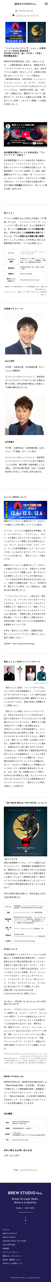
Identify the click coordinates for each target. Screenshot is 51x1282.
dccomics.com (24, 990)
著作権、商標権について (11, 1260)
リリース (34, 15)
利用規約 (6, 1249)
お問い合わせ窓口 (12, 1155)
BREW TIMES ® (9, 1237)
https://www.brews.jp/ (20, 1140)
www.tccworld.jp (26, 274)
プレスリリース (23, 15)
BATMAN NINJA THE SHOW (14, 1241)
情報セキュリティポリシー (12, 1256)
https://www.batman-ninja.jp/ (24, 941)
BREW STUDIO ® (10, 1233)
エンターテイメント (29, 1170)
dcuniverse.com (13, 993)
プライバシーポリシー (11, 1252)
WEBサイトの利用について (13, 1263)
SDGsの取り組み (9, 1245)
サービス (6, 1230)
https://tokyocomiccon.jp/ (29, 280)
